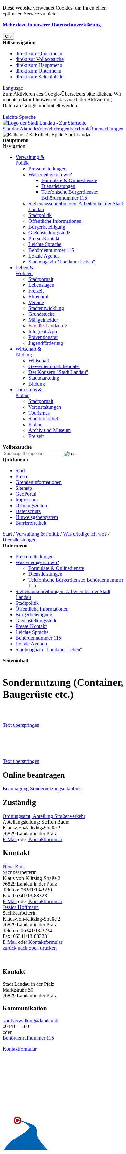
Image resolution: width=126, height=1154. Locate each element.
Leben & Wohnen (25, 270)
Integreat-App (42, 331)
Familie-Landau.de (47, 325)
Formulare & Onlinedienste (69, 180)
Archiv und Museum (49, 430)
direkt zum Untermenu (38, 71)
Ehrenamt (38, 296)
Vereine (36, 302)
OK (8, 36)
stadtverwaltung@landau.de (31, 1020)
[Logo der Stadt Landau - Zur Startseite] (44, 123)
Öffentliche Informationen (54, 221)
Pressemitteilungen (47, 168)
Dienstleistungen (58, 186)
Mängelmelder (43, 320)
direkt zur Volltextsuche (40, 59)
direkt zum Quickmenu (39, 53)
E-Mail (10, 839)
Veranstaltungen (44, 407)
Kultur (35, 424)
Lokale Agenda (44, 256)
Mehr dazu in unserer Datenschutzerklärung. (52, 24)
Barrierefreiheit (31, 523)
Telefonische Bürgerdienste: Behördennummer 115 (69, 195)
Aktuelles (29, 128)
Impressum (27, 499)
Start (20, 470)
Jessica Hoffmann (21, 907)
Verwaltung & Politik (37, 534)
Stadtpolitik (40, 215)
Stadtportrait (40, 279)
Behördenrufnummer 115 (28, 1038)
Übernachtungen (106, 128)
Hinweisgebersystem (37, 517)
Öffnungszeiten (31, 505)
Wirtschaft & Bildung (28, 351)
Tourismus (39, 413)
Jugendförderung (45, 343)
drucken (48, 948)
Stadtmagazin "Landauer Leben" (61, 261)
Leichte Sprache (19, 117)
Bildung (36, 383)
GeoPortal (26, 494)
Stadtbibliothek (43, 418)
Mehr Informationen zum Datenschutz (41, 111)
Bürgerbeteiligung (46, 227)
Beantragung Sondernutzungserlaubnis (42, 788)
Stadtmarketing (43, 378)
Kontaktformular (45, 839)
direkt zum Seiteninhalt (39, 76)
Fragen (62, 128)
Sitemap (24, 488)
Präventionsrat (43, 337)
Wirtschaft (38, 360)
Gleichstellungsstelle (49, 232)
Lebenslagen (41, 285)
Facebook (79, 128)
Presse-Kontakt (43, 238)
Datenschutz (28, 511)
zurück (9, 948)
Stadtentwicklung (46, 308)
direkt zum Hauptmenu (39, 65)
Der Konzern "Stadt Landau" (58, 372)
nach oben (27, 948)
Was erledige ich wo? (50, 174)
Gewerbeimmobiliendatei (54, 366)
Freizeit (36, 291)
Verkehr (47, 128)
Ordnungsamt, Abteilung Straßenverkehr (44, 816)
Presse (22, 476)
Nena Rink (14, 866)
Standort (11, 128)
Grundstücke (41, 314)
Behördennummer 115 (51, 250)
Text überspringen (21, 725)
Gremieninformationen (39, 482)
